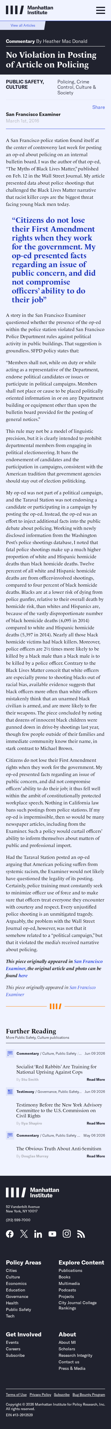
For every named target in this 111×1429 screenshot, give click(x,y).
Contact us (69, 1362)
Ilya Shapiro (31, 1123)
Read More (96, 1080)
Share (98, 107)
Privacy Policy (40, 1394)
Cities (11, 1270)
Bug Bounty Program (89, 1394)
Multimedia (69, 1283)
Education (15, 1290)
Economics (16, 1283)
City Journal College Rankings (77, 1305)
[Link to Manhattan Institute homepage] (32, 1196)
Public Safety (24, 82)
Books (64, 1277)
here (23, 975)
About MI (67, 1342)
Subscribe (15, 1355)
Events (12, 1342)
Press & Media (72, 1368)
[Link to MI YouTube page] (52, 1234)
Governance (17, 1296)
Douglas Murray (35, 1156)
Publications (70, 1270)
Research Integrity (75, 1355)
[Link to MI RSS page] (81, 1236)
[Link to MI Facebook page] (10, 1236)
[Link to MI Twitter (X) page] (24, 1236)
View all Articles (23, 25)
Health (12, 1303)
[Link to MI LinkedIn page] (38, 1236)
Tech (10, 1316)
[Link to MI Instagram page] (67, 1236)
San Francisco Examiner (33, 114)
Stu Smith (29, 1079)
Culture (17, 87)
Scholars (67, 1348)
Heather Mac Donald (65, 41)
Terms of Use (16, 1394)
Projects (66, 1296)
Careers (13, 1348)
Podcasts (67, 1290)
